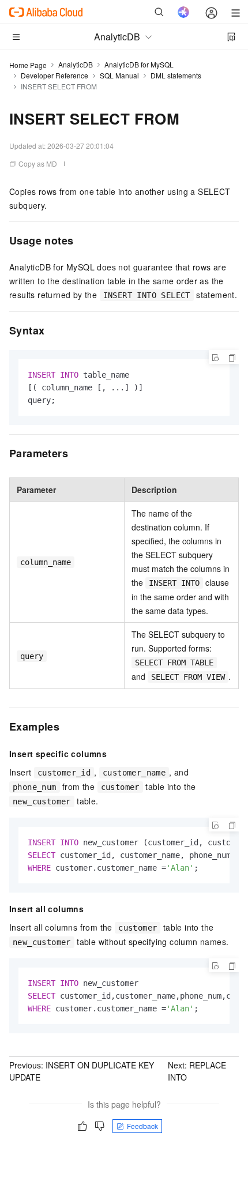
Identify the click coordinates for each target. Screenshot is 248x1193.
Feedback (142, 1126)
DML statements (176, 75)
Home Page (28, 65)
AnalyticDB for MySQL (139, 64)
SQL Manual (119, 75)
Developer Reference (54, 75)
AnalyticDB (75, 64)
